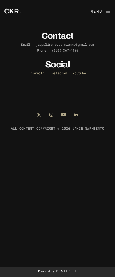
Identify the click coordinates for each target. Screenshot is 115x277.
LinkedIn (36, 73)
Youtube (79, 73)
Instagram (58, 73)
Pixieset (66, 271)
